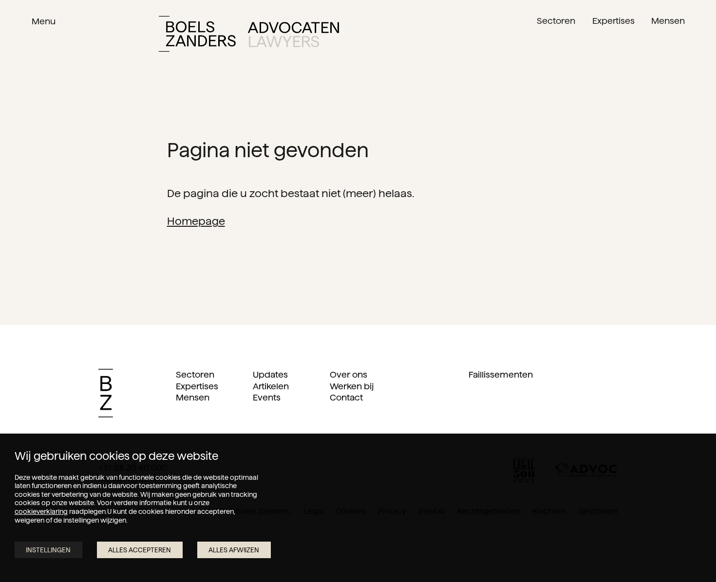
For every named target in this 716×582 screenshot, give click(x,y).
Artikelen (271, 386)
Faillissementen (501, 374)
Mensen (192, 397)
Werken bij (352, 386)
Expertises (197, 386)
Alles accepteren (139, 550)
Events (267, 397)
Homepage (196, 221)
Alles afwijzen (233, 550)
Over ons (348, 374)
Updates (270, 374)
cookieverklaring (41, 511)
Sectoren (195, 374)
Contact (346, 397)
